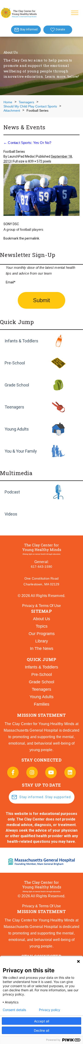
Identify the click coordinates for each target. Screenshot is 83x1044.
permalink (32, 238)
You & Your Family (21, 451)
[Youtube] (51, 772)
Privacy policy (49, 1010)
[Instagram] (32, 772)
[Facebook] (13, 772)
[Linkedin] (70, 772)
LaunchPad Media (21, 156)
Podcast (12, 492)
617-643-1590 (41, 566)
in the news (41, 648)
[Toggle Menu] (74, 12)
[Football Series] (41, 190)
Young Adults (17, 429)
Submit (41, 300)
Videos (11, 514)
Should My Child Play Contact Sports (30, 106)
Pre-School (15, 362)
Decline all (41, 1030)
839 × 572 (35, 161)
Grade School (17, 385)
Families (41, 704)
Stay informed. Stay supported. (45, 797)
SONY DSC (11, 224)
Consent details (14, 1010)
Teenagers (26, 102)
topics (41, 626)
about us (41, 618)
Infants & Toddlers (21, 340)
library (41, 641)
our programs (42, 633)
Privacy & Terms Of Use (41, 606)
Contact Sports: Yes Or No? (27, 143)
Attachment (11, 110)
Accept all (41, 1021)
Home (7, 102)
